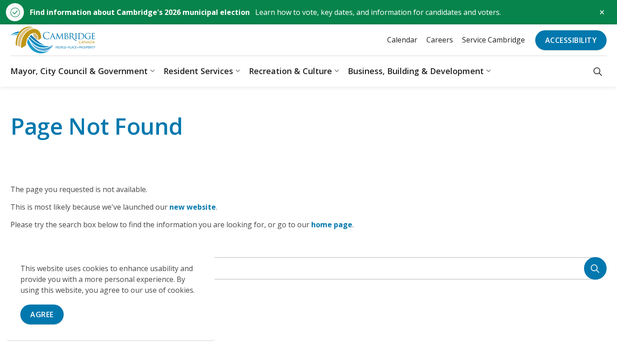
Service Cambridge (493, 40)
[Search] (595, 268)
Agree (42, 314)
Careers (439, 40)
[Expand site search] (597, 71)
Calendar (402, 40)
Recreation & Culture (290, 71)
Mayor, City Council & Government (79, 71)
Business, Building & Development (416, 71)
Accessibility (571, 40)
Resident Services (198, 71)
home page (331, 225)
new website (192, 207)
